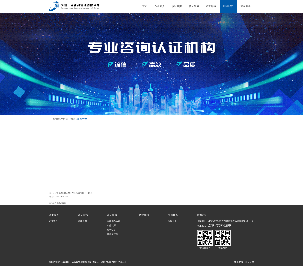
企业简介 (159, 6)
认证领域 (194, 6)
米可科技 (249, 262)
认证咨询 (82, 221)
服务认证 (111, 230)
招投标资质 (112, 234)
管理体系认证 (113, 221)
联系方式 (82, 119)
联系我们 (228, 6)
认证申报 (177, 6)
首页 (144, 6)
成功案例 (211, 6)
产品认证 (111, 225)
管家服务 (246, 6)
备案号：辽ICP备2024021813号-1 (109, 262)
